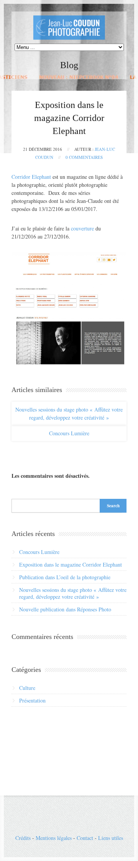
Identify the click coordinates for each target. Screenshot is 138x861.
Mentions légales (54, 837)
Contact (85, 837)
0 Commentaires (84, 157)
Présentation (32, 700)
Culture (27, 687)
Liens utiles (110, 837)
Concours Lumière (69, 433)
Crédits (23, 837)
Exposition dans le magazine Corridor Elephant (70, 564)
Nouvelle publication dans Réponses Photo (65, 609)
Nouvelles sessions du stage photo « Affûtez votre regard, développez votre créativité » (69, 413)
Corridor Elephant (31, 176)
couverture (82, 228)
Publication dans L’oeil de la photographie (64, 577)
